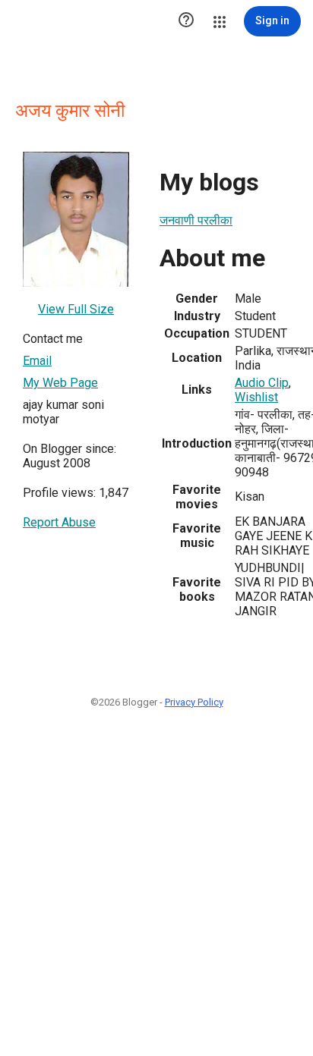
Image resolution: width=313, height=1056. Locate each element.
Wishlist (256, 397)
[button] (186, 21)
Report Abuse (59, 522)
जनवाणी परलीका (196, 220)
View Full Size (76, 309)
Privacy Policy (194, 702)
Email (37, 361)
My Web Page (60, 383)
